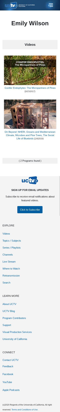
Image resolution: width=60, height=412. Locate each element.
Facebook (7, 374)
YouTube (7, 382)
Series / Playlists (11, 247)
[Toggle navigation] (50, 5)
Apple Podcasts (11, 390)
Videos (6, 233)
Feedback (7, 366)
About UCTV (9, 304)
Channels (7, 254)
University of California (14, 339)
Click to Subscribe (30, 209)
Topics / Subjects (11, 240)
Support (6, 325)
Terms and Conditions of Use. (25, 410)
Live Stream (9, 261)
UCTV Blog (8, 311)
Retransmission (11, 275)
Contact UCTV (10, 360)
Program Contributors (14, 318)
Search (6, 282)
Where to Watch (11, 268)
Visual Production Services (17, 332)
